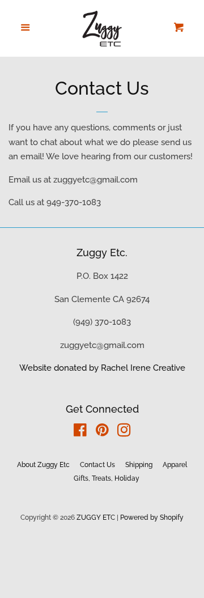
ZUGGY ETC (95, 517)
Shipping (138, 465)
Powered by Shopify (152, 517)
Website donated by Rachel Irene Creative (102, 368)
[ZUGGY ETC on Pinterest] (102, 432)
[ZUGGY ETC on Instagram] (124, 432)
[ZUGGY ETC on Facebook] (80, 432)
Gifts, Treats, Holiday (106, 478)
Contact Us (97, 465)
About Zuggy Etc (43, 465)
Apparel (175, 465)
